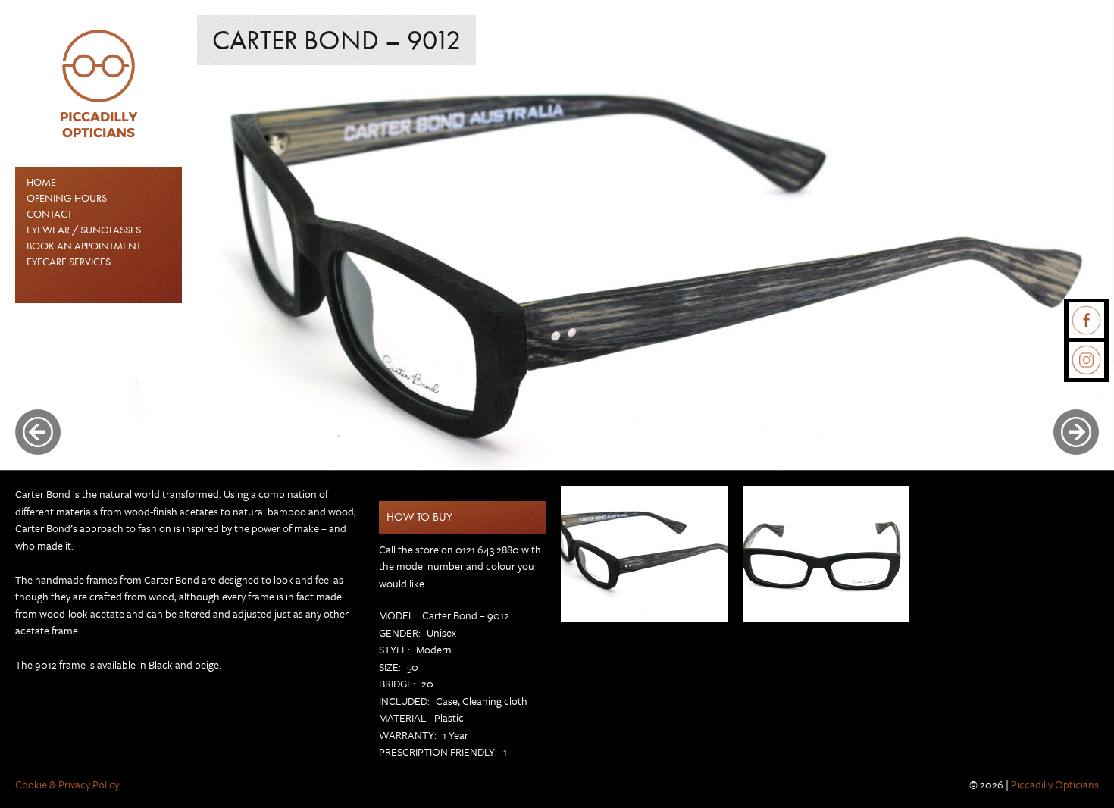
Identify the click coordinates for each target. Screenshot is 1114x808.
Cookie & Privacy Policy (67, 784)
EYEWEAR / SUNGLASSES (84, 229)
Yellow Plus (238, 13)
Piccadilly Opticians (1055, 784)
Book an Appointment (84, 245)
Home (41, 182)
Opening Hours (67, 198)
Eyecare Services (69, 261)
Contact (49, 214)
